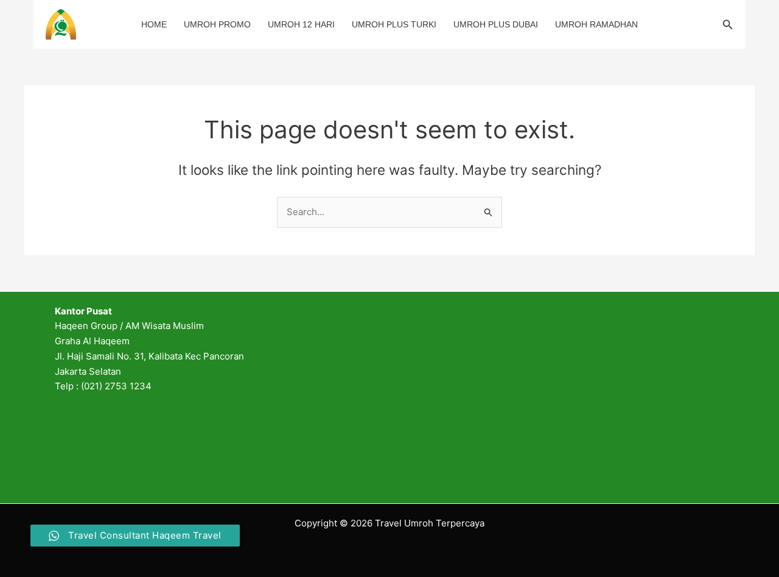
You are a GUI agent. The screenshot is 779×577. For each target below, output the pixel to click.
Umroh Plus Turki (394, 24)
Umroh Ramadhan (596, 24)
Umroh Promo (217, 24)
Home (154, 24)
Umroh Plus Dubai (495, 24)
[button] (727, 24)
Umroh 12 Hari (301, 24)
